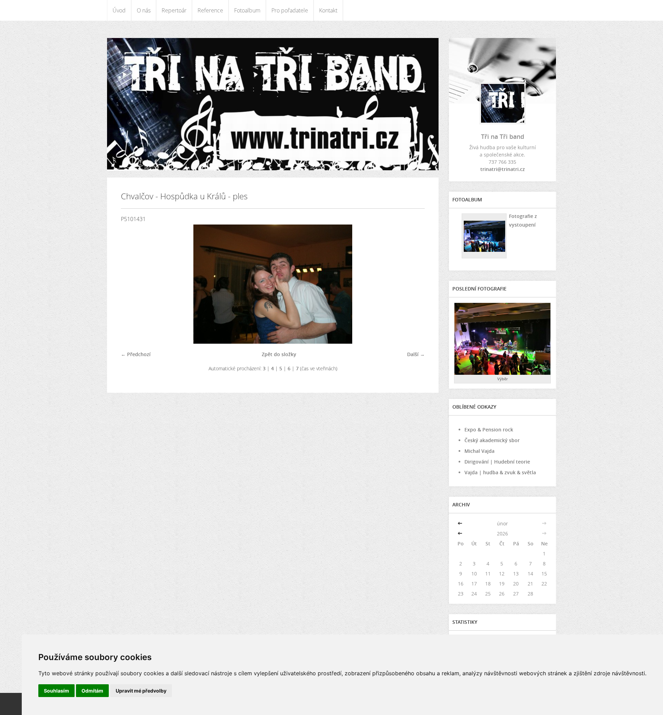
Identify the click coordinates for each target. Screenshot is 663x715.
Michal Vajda (479, 451)
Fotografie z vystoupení (523, 220)
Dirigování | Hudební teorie (497, 461)
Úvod (119, 10)
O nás (144, 10)
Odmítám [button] (92, 691)
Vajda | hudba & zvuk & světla (500, 472)
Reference (210, 10)
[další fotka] (413, 284)
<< (460, 523)
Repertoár (174, 10)
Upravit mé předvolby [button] (141, 691)
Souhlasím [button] (56, 691)
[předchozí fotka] (132, 284)
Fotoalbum (247, 10)
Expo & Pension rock (488, 429)
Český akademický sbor (492, 440)
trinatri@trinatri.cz (502, 169)
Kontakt (328, 10)
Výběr (502, 378)
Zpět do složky (279, 354)
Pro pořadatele (289, 10)
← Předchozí (136, 354)
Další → (416, 354)
